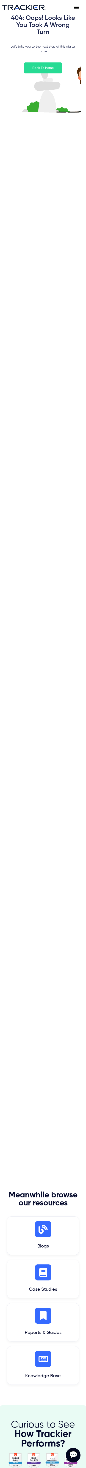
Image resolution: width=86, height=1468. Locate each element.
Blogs (43, 1246)
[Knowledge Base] (43, 1359)
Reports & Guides (43, 1333)
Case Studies (43, 1289)
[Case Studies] (43, 1272)
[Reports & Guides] (43, 1316)
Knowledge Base (43, 1376)
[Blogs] (43, 1229)
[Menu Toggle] (79, 7)
